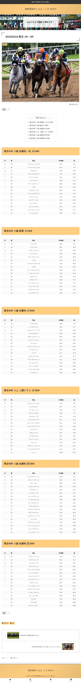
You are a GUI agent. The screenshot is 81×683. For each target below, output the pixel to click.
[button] (75, 365)
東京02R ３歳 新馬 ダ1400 (39, 125)
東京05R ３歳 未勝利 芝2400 (40, 135)
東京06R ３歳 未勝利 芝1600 (40, 138)
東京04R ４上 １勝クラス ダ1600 (41, 132)
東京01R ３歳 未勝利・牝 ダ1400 (41, 122)
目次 (37, 118)
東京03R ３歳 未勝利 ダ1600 (40, 128)
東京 (13, 623)
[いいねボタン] (4, 109)
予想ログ (6, 623)
